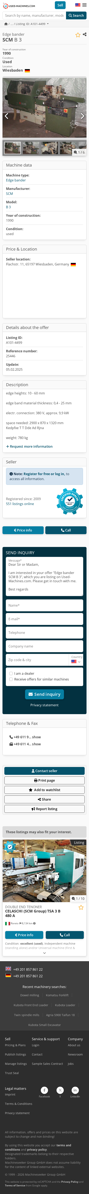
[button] (84, 5)
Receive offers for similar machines (41, 679)
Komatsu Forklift (57, 995)
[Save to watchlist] (78, 35)
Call (68, 530)
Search (78, 15)
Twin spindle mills (26, 1015)
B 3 (8, 207)
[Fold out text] (44, 953)
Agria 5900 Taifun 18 (60, 1015)
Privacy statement (44, 705)
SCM (9, 193)
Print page (46, 780)
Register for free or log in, (44, 474)
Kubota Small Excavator (44, 1025)
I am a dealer (24, 673)
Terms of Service (15, 1185)
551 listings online (20, 504)
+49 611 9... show (27, 737)
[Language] (77, 5)
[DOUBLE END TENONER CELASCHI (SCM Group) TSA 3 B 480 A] (44, 871)
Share (46, 799)
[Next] (82, 116)
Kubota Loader (65, 1005)
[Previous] (7, 116)
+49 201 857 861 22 (28, 969)
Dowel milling (29, 995)
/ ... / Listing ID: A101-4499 (27, 24)
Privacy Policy (69, 1181)
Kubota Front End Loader (31, 1005)
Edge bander (16, 180)
